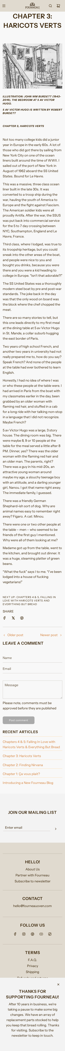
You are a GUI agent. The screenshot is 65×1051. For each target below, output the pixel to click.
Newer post (49, 635)
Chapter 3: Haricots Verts (22, 756)
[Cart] (58, 6)
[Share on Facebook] (4, 619)
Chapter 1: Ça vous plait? (21, 774)
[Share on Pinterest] (22, 619)
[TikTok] (50, 934)
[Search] (50, 6)
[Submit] (56, 829)
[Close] (58, 984)
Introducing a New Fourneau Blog (28, 783)
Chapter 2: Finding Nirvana (23, 765)
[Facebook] (15, 934)
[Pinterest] (32, 934)
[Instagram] (24, 934)
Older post (15, 635)
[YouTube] (41, 934)
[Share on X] (13, 619)
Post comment (18, 720)
